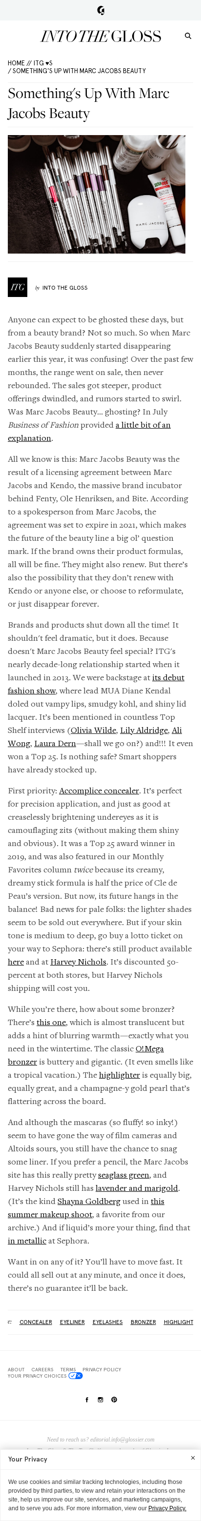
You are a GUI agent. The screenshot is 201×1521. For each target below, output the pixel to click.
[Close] (193, 1458)
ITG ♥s (43, 63)
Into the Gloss (100, 36)
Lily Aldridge (144, 729)
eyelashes (108, 1322)
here (16, 961)
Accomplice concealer (99, 790)
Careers (42, 1369)
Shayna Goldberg (89, 1200)
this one (51, 1021)
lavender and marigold (137, 1187)
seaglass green (123, 1174)
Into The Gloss (65, 287)
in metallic (27, 1240)
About (16, 1369)
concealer (36, 1322)
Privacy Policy (101, 1369)
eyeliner (72, 1322)
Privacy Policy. (167, 1508)
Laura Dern (55, 743)
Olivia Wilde (93, 729)
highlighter (119, 1074)
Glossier (100, 10)
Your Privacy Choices (37, 1376)
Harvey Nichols (78, 961)
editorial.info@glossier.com (122, 1439)
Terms (68, 1369)
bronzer (143, 1322)
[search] (188, 35)
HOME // (20, 63)
